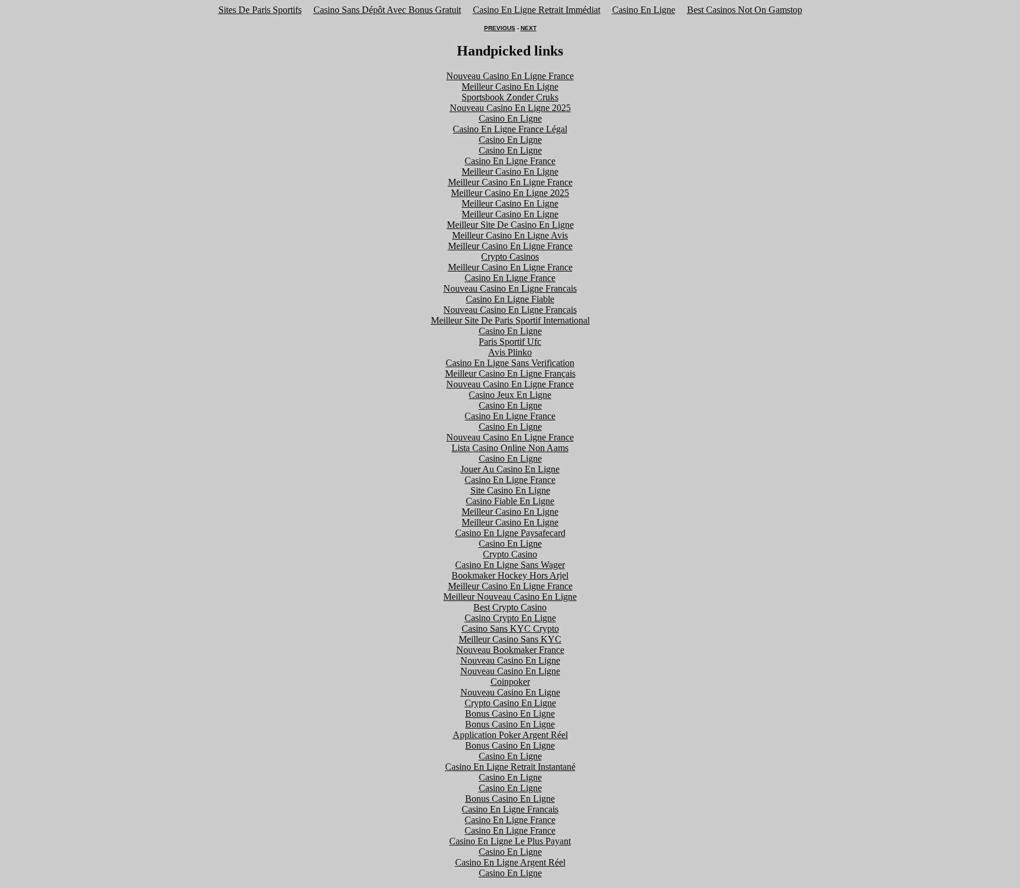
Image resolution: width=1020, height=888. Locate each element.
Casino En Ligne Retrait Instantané (510, 767)
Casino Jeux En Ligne (510, 395)
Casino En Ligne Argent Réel (510, 862)
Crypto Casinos (510, 257)
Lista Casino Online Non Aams (510, 448)
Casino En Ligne (643, 10)
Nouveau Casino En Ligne (510, 660)
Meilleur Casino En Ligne (510, 86)
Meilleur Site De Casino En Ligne (510, 225)
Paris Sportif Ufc (510, 342)
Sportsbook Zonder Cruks (510, 97)
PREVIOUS (499, 28)
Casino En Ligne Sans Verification (510, 363)
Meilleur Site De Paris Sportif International (510, 320)
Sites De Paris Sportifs (260, 10)
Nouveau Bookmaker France (510, 650)
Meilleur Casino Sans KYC (510, 639)
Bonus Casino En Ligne (510, 714)
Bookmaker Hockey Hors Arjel (510, 575)
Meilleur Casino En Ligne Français (510, 373)
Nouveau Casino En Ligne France (510, 76)
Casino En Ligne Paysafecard (510, 533)
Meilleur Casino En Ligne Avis (510, 235)
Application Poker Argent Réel (510, 735)
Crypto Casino (510, 554)
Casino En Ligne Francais (510, 809)
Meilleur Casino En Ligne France (510, 182)
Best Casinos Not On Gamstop (744, 10)
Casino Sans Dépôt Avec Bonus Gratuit (387, 10)
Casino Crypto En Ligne (510, 618)
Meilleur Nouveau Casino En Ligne (510, 597)
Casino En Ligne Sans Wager (510, 565)
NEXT (529, 28)
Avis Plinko (510, 352)
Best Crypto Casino (510, 607)
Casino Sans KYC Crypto (510, 628)
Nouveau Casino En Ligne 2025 (510, 108)
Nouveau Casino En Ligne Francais (510, 288)
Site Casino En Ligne (510, 490)
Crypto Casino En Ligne (510, 703)
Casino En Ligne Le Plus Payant (510, 841)
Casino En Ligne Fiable (510, 299)
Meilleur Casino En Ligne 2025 (510, 193)
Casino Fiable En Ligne (510, 501)
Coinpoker (510, 682)
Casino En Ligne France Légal (510, 129)
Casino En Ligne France (510, 161)
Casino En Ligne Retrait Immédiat (536, 10)
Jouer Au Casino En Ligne (510, 469)
